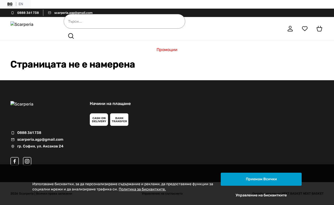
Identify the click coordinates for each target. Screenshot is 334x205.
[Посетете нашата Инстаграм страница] (27, 161)
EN (21, 4)
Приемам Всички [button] (261, 179)
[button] (71, 36)
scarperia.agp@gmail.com (73, 13)
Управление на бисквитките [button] (261, 195)
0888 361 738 (28, 13)
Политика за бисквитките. (142, 189)
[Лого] (29, 28)
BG (10, 4)
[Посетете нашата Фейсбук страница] (14, 161)
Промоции (167, 49)
